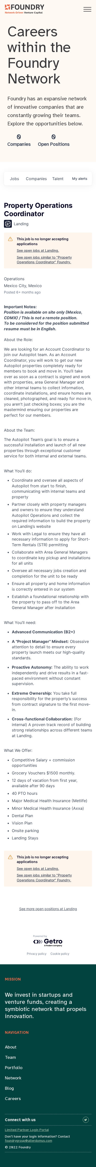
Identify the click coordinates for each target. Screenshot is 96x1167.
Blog (9, 1088)
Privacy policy (37, 953)
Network (13, 1078)
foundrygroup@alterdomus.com (28, 1141)
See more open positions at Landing (48, 909)
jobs (14, 178)
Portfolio (13, 1068)
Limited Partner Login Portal (27, 1130)
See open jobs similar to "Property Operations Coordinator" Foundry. (44, 259)
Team (10, 1057)
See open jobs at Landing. (38, 250)
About (10, 1047)
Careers (13, 1099)
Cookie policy (59, 953)
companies (36, 178)
